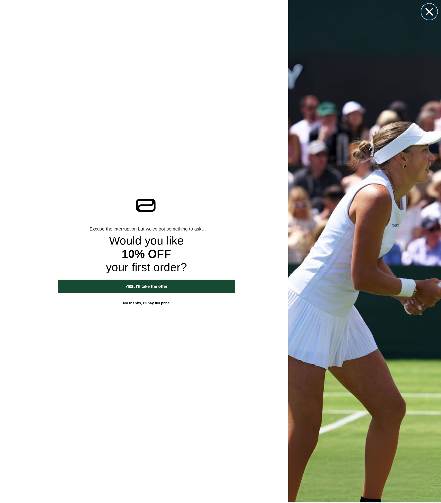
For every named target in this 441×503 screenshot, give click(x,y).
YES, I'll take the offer (146, 286)
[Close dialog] (429, 12)
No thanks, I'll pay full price (146, 303)
